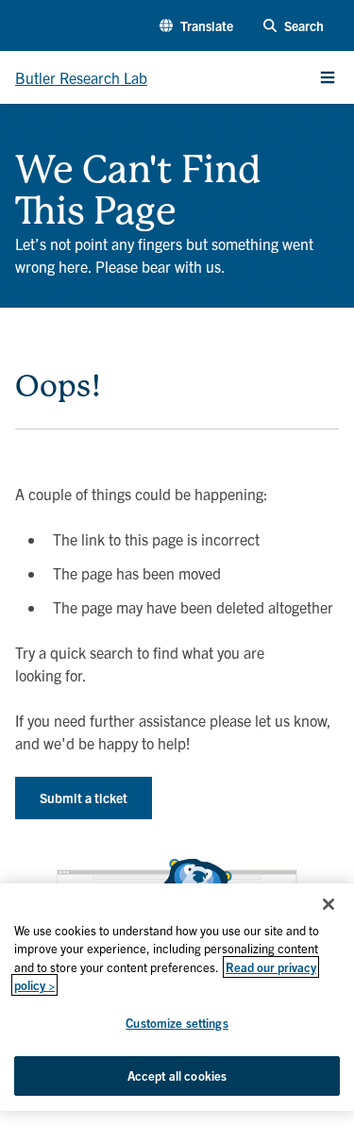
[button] (196, 26)
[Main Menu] (327, 77)
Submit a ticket (83, 797)
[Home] (22, 141)
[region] (177, 997)
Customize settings (177, 1023)
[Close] (328, 904)
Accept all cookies (177, 1075)
